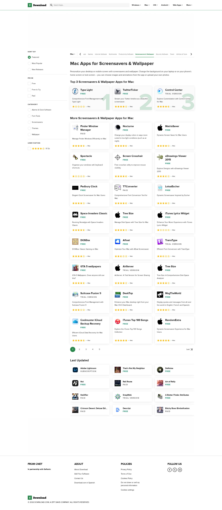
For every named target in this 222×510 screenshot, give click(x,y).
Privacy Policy (126, 469)
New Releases (37, 69)
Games (90, 54)
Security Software (162, 54)
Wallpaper (36, 134)
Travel (172, 54)
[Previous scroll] (80, 54)
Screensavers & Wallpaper (144, 54)
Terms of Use (126, 474)
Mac (146, 5)
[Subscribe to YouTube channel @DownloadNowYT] (180, 470)
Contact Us (78, 478)
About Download (81, 469)
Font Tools (36, 116)
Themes (35, 128)
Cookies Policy (126, 478)
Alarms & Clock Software (41, 110)
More (188, 5)
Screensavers (37, 122)
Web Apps (177, 5)
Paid (33, 96)
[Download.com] (37, 5)
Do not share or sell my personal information (130, 484)
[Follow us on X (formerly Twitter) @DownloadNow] (175, 470)
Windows (135, 5)
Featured (35, 57)
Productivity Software (126, 54)
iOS (154, 5)
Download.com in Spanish (84, 483)
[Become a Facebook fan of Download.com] (170, 470)
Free (34, 83)
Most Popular (37, 63)
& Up (48, 148)
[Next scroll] (191, 54)
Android (164, 5)
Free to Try (36, 90)
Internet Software (101, 54)
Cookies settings (127, 490)
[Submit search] (51, 5)
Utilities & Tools (181, 54)
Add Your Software (81, 474)
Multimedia (113, 54)
